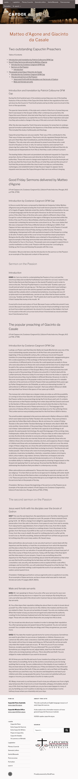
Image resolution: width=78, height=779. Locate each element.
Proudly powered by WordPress (44, 774)
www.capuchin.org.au (15, 705)
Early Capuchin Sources (18, 727)
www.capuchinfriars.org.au (16, 712)
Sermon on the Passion (19, 67)
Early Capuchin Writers (18, 730)
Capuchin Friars (16, 724)
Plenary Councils (27, 2)
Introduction (18, 70)
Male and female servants (23, 82)
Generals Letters (40, 2)
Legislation (16, 2)
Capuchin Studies (16, 736)
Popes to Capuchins (17, 733)
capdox (6, 2)
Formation (7, 6)
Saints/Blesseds (53, 2)
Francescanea (65, 2)
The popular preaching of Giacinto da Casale (25, 72)
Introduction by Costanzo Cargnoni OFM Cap (28, 65)
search (17, 6)
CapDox (18, 14)
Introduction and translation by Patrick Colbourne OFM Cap (31, 60)
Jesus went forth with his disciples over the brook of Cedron (36, 79)
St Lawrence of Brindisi (18, 738)
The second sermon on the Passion (24, 77)
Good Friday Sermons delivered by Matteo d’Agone (28, 62)
